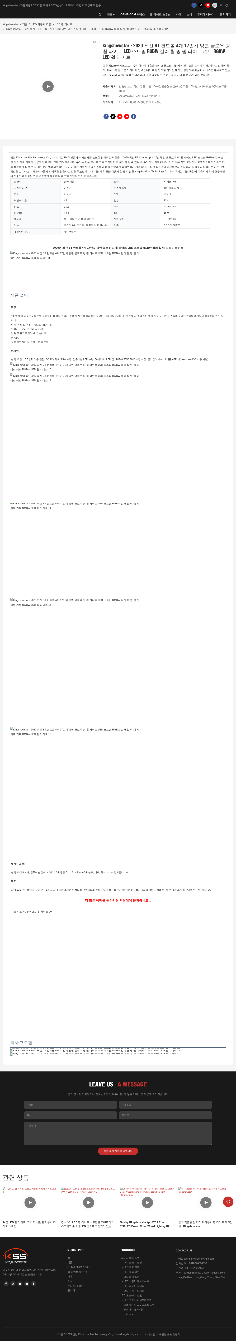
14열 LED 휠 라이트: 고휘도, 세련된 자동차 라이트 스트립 (29, 1224)
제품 (24, 24)
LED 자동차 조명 (41, 24)
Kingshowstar (10, 24)
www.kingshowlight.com (129, 1334)
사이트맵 (150, 1334)
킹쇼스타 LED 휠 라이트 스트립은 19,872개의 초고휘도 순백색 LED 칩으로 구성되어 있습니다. (87, 1224)
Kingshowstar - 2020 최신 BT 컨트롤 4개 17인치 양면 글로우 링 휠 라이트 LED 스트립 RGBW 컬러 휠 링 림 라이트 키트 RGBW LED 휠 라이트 (87, 28)
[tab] (118, 149)
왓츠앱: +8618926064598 (190, 1267)
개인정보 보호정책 (170, 1334)
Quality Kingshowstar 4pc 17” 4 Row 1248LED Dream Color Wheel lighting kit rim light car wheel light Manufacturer (145, 1224)
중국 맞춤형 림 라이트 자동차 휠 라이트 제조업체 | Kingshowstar (205, 1224)
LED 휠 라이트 (63, 24)
